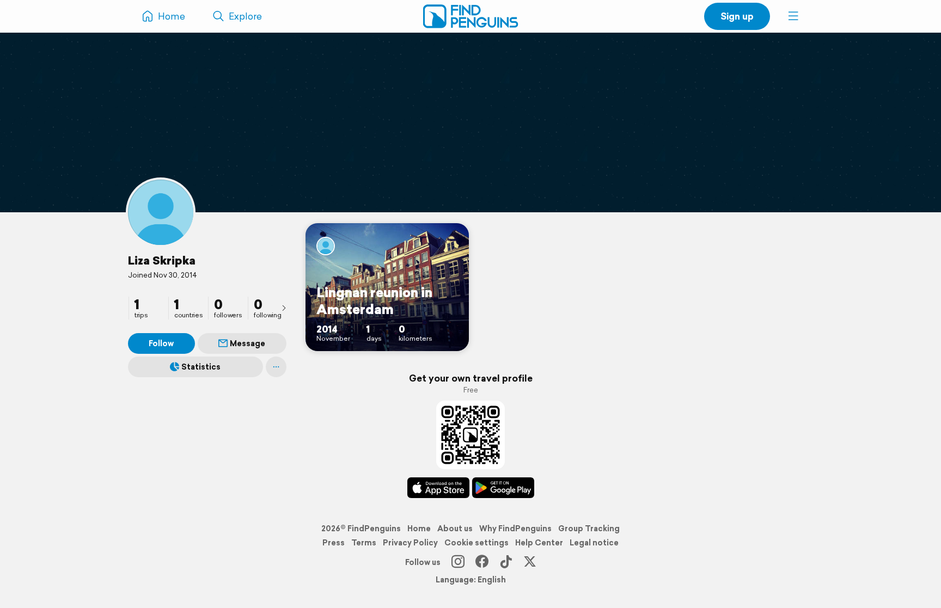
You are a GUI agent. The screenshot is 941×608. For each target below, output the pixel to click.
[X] (529, 562)
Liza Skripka (161, 260)
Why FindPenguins (515, 528)
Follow (161, 343)
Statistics (201, 366)
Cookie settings (476, 542)
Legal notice (594, 542)
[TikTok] (505, 562)
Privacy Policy (410, 542)
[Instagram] (458, 562)
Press (333, 542)
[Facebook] (481, 562)
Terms (363, 542)
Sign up (737, 16)
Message (247, 343)
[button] (793, 16)
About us (455, 528)
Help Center (539, 542)
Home (419, 528)
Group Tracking (589, 528)
